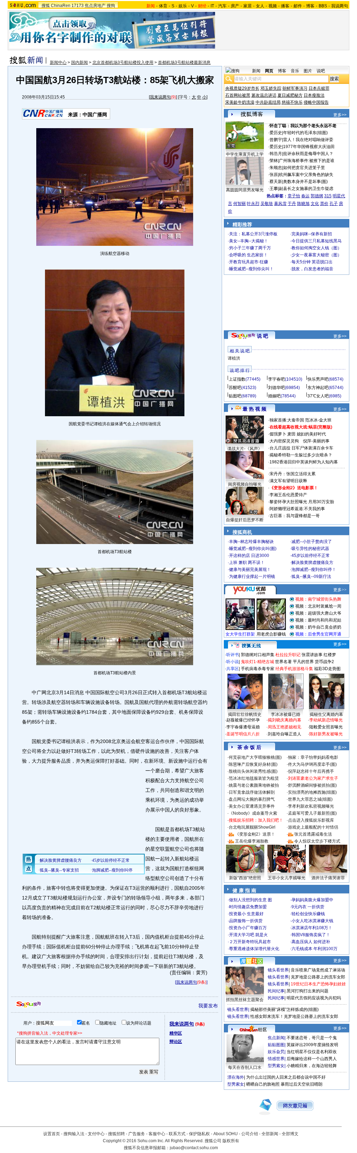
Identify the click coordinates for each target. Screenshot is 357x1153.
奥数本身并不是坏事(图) (305, 181)
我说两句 (339, 5)
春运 (305, 195)
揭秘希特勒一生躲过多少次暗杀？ (300, 455)
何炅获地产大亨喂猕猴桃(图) (255, 757)
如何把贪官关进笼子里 (304, 167)
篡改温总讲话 (263, 95)
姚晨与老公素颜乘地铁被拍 (254, 785)
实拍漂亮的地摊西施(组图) (312, 792)
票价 (324, 203)
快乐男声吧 (317, 379)
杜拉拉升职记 (288, 654)
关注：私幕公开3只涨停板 (253, 234)
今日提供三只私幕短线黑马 (316, 240)
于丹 (292, 203)
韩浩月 (275, 153)
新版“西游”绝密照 (245, 877)
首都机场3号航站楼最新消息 (184, 62)
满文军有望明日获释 (288, 480)
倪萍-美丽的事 (316, 441)
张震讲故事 (312, 654)
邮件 (298, 5)
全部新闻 (269, 1133)
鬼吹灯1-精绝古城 (257, 661)
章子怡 (294, 195)
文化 (315, 203)
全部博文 (290, 1133)
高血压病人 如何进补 (310, 941)
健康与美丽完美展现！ (250, 569)
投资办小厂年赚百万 (248, 927)
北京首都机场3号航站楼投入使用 (122, 62)
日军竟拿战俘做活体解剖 (252, 792)
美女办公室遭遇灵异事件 (252, 806)
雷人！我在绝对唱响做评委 (308, 139)
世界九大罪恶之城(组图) (310, 799)
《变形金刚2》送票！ (255, 834)
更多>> (340, 114)
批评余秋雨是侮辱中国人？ (308, 153)
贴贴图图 (276, 1044)
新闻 (256, 70)
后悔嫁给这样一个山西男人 (312, 1058)
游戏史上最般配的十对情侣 (313, 827)
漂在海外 (235, 1077)
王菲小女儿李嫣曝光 (286, 877)
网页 (269, 70)
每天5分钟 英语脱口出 (312, 261)
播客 (285, 5)
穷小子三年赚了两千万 (250, 247)
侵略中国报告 (316, 102)
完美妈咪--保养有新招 (311, 234)
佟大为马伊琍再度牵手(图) (312, 764)
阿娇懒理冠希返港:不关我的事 (297, 508)
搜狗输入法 (73, 1133)
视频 (272, 5)
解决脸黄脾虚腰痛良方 (312, 562)
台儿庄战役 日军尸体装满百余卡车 (301, 448)
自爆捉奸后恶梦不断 (245, 519)
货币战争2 (324, 661)
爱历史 (275, 132)
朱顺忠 (275, 167)
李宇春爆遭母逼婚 (243, 727)
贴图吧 (235, 396)
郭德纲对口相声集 (257, 654)
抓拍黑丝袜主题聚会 (245, 999)
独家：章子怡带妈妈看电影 (313, 757)
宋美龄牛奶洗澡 (240, 102)
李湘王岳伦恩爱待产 (288, 494)
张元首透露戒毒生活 (313, 834)
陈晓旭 (303, 203)
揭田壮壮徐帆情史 (244, 714)
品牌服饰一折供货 (246, 920)
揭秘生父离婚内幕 (326, 714)
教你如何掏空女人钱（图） (316, 247)
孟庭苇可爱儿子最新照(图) (312, 813)
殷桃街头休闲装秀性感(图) (253, 771)
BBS (323, 5)
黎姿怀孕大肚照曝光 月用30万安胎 (301, 501)
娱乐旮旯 (276, 1051)
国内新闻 (79, 62)
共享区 (232, 668)
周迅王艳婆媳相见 (284, 727)
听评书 (232, 654)
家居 (247, 5)
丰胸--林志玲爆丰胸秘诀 (251, 541)
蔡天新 (275, 181)
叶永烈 (253, 203)
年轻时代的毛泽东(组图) (305, 132)
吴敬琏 (266, 203)
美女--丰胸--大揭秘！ (248, 240)
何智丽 (239, 203)
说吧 (321, 70)
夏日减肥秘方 (290, 95)
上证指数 (237, 379)
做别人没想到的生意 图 (250, 899)
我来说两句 (160, 97)
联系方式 (177, 1133)
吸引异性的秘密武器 (310, 548)
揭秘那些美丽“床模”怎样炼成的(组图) (284, 1009)
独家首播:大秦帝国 (286, 420)
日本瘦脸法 (314, 95)
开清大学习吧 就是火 (248, 934)
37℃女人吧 (318, 396)
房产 (235, 5)
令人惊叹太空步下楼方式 (317, 841)
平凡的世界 (303, 661)
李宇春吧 (276, 379)
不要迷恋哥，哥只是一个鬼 (312, 1037)
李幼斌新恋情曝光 (326, 720)
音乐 (295, 70)
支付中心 (96, 1133)
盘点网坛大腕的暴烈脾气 (252, 799)
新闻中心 (58, 62)
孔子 (333, 203)
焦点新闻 (276, 1037)
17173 (77, 5)
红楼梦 (330, 654)
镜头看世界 (278, 970)
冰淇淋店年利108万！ (311, 927)
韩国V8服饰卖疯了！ (310, 934)
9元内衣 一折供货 (307, 906)
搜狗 (111, 5)
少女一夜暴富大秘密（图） (316, 254)
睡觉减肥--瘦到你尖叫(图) (252, 548)
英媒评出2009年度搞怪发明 (312, 1044)
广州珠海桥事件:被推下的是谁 (306, 160)
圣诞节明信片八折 (243, 734)
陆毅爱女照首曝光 (326, 727)
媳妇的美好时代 (311, 434)
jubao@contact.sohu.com (194, 1147)
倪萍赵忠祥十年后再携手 (311, 771)
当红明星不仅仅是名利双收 (312, 1051)
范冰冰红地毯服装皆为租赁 (254, 778)
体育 (163, 5)
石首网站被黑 (237, 95)
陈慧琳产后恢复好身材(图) (253, 764)
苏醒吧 (235, 387)
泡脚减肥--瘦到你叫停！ (313, 569)
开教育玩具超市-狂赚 (248, 261)
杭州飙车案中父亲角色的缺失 (306, 174)
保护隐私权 (199, 1133)
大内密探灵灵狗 (284, 441)
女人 (260, 5)
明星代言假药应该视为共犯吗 (314, 998)
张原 (273, 174)
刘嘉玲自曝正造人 (284, 734)
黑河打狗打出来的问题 (307, 991)
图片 (308, 70)
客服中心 (157, 1133)
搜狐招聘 (116, 1133)
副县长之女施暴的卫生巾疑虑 (306, 188)
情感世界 (276, 1058)
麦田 (291, 434)
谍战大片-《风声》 (244, 448)
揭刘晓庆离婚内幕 (284, 720)
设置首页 (51, 1133)
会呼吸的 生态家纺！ (248, 254)
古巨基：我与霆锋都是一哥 (294, 515)
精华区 (175, 1033)
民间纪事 (276, 991)
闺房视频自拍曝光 (244, 484)
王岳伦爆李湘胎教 (251, 841)
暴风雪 (280, 203)
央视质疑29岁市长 (242, 88)
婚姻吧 (274, 396)
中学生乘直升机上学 (245, 154)
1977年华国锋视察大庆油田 (309, 146)
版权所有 (230, 1140)
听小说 (232, 661)
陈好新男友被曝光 (326, 734)
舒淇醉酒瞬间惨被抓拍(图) (312, 785)
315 (328, 195)
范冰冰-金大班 (318, 420)
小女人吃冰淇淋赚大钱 (312, 920)
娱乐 (182, 5)
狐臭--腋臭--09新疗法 (311, 576)
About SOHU (225, 1133)
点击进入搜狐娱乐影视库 (311, 820)
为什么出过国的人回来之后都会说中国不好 (286, 1077)
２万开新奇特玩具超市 (250, 941)
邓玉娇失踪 (270, 88)
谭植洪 (234, 358)
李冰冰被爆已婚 (285, 714)
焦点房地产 (95, 5)
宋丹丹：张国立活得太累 (292, 473)
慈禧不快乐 (292, 102)
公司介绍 (249, 1133)
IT (212, 5)
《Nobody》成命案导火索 (253, 813)
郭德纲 (317, 195)
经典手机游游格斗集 (294, 668)
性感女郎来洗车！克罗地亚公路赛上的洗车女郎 (294, 1016)
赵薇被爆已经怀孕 (243, 720)
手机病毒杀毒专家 (257, 668)
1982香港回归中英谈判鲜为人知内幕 (303, 462)
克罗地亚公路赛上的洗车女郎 (318, 977)
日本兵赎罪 (319, 88)
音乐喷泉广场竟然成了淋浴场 (318, 970)
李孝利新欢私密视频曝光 (311, 806)
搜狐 (45, 5)
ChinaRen (60, 5)
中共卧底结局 (268, 102)
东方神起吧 (317, 387)
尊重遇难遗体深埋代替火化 (254, 948)
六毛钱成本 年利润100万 (314, 948)
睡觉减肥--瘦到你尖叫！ (251, 268)
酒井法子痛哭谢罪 (328, 877)
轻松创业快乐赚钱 (308, 913)
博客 (310, 5)
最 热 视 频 (254, 409)
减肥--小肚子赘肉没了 (311, 541)
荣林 (273, 160)
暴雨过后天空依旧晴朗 (301, 1084)
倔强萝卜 (277, 434)
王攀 (273, 188)
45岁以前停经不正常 (310, 555)
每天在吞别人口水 (244, 1067)
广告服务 (136, 1133)
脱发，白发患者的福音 (312, 268)
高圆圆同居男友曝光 (245, 190)
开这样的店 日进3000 (249, 555)
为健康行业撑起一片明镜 (252, 576)
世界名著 (283, 661)
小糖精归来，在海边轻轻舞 (312, 1065)
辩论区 (175, 1041)
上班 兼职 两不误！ (247, 562)
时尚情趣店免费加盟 (248, 906)
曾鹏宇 (275, 139)
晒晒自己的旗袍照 (263, 1084)
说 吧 (262, 336)
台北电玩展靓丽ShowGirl (252, 827)
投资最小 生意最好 (246, 913)
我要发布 (208, 1005)
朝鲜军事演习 (294, 88)
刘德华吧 (276, 387)
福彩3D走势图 (327, 668)
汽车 (222, 5)
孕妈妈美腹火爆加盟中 (312, 899)
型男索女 (276, 1065)
